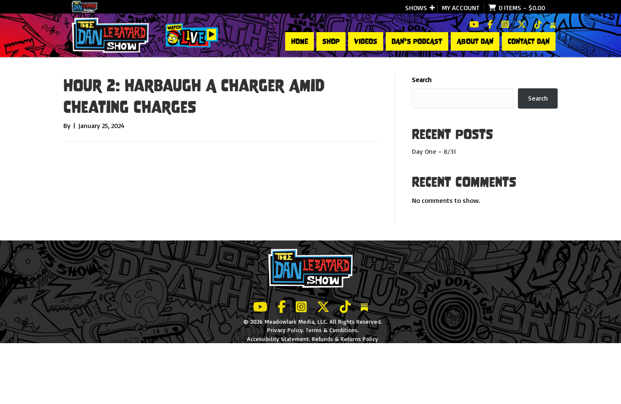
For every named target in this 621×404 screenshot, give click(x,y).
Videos (365, 41)
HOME (299, 41)
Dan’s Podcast (417, 41)
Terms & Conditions (331, 329)
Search (422, 79)
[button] (432, 7)
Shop (331, 41)
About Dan (475, 41)
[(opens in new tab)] (192, 34)
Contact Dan (529, 41)
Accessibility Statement (278, 338)
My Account (460, 7)
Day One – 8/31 (434, 151)
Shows (416, 7)
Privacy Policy (285, 329)
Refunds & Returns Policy (345, 338)
